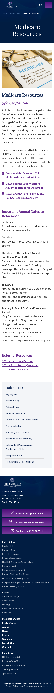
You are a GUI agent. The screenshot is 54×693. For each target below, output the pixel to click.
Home (4, 13)
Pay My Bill (11, 394)
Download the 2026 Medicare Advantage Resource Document (24, 185)
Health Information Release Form (21, 419)
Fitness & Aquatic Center (14, 665)
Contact (6, 647)
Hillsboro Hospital (11, 657)
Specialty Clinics (10, 673)
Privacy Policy (12, 686)
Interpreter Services (15, 455)
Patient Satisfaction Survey (18, 438)
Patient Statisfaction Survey (15, 574)
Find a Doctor (9, 622)
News (5, 630)
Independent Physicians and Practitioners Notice (25, 582)
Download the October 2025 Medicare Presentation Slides (22, 175)
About (5, 626)
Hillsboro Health (10, 5)
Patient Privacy (13, 406)
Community (8, 638)
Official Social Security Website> (20, 365)
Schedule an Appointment (29, 513)
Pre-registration (10, 566)
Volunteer (7, 612)
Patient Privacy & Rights (14, 586)
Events (6, 634)
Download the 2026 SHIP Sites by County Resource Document (24, 196)
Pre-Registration (13, 425)
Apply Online (8, 600)
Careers (6, 592)
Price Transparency (11, 554)
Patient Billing (12, 400)
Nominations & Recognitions (19, 461)
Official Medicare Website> (17, 361)
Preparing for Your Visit (13, 570)
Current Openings (10, 596)
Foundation (8, 643)
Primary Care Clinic (11, 661)
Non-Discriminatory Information (34, 686)
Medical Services (11, 618)
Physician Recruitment (13, 608)
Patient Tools (15, 13)
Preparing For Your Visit (17, 432)
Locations (7, 653)
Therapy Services (10, 669)
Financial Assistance (15, 413)
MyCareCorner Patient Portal (29, 522)
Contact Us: (29, 531)
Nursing (6, 604)
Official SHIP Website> (15, 369)
